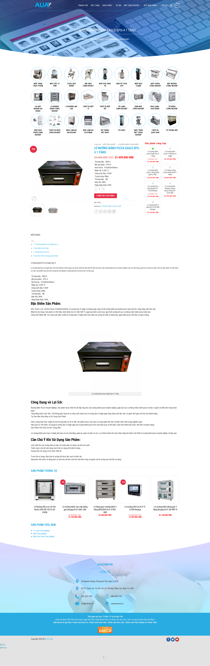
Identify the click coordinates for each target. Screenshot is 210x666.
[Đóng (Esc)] (2, 651)
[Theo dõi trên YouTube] (177, 639)
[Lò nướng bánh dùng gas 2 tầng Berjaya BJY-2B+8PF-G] (165, 490)
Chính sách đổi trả (80, 622)
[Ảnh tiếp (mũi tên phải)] (9, 661)
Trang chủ (84, 39)
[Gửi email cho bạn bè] (105, 212)
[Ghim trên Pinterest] (110, 212)
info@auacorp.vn (87, 603)
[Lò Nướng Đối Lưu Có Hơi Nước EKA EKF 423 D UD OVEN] (45, 490)
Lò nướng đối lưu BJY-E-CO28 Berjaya (135, 508)
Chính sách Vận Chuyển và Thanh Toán (141, 622)
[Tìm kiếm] (171, 5)
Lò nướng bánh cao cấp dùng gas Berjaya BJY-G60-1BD (75, 508)
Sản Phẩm (107, 5)
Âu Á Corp (49, 639)
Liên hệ (164, 5)
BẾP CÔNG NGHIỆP (97, 39)
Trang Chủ (83, 5)
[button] (34, 198)
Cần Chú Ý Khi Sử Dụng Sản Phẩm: (46, 256)
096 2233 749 (86, 596)
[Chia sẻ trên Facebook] (96, 212)
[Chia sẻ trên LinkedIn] (114, 212)
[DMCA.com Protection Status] (105, 630)
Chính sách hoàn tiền (98, 622)
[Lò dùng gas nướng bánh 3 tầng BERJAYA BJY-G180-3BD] (105, 490)
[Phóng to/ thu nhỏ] (9, 651)
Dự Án (118, 5)
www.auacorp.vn (117, 603)
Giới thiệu (95, 5)
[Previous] (35, 172)
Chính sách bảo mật (116, 622)
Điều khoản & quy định (62, 622)
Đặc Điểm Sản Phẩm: (42, 248)
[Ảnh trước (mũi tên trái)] (2, 661)
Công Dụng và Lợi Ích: (42, 252)
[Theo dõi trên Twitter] (173, 639)
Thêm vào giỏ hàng (105, 196)
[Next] (86, 172)
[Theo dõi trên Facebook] (168, 639)
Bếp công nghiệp (132, 5)
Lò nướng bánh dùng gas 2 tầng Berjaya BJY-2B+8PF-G (165, 508)
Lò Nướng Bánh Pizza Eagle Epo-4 (46, 244)
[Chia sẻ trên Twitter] (101, 212)
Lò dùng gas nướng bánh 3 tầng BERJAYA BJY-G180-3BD (105, 509)
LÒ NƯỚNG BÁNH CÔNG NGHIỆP (117, 39)
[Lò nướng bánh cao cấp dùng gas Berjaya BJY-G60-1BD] (75, 490)
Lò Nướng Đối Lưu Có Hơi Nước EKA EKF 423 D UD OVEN (45, 509)
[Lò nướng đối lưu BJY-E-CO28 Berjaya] (135, 490)
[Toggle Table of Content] (33, 241)
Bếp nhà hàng (150, 5)
